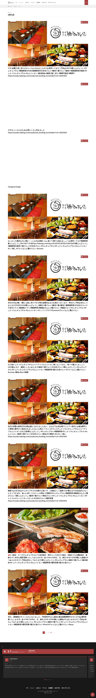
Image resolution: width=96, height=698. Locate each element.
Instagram (85, 22)
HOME (10, 6)
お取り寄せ (44, 2)
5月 (19, 6)
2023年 (15, 6)
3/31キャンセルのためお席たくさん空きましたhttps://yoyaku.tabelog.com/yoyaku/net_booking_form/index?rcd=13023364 (37, 131)
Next (51, 632)
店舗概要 (38, 2)
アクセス (33, 2)
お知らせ (27, 2)
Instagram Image (14, 187)
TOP (16, 2)
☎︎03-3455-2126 (52, 2)
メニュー (21, 2)
